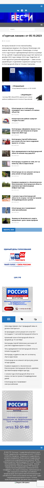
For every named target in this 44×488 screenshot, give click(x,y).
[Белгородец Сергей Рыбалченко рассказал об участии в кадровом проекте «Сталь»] (6, 141)
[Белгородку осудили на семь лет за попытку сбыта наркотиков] (6, 164)
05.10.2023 (7, 41)
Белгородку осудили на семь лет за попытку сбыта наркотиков (26, 162)
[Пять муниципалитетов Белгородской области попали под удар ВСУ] (6, 153)
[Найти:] (22, 29)
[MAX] (26, 10)
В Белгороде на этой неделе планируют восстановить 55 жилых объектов (25, 110)
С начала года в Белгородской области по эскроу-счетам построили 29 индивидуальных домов (26, 198)
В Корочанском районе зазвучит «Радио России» (24, 119)
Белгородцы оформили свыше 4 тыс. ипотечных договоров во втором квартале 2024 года (26, 131)
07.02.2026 (16, 114)
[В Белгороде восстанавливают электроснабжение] (6, 210)
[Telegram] (22, 10)
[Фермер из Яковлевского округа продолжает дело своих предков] (6, 221)
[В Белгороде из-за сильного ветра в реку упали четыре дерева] (6, 174)
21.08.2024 (16, 135)
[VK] (18, 10)
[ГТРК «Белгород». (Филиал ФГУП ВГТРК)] (22, 21)
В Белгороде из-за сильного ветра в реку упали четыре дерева (26, 173)
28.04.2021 (16, 123)
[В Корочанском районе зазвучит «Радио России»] (6, 121)
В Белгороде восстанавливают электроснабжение (24, 209)
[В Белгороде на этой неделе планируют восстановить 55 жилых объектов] (6, 110)
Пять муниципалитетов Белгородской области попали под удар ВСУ (27, 152)
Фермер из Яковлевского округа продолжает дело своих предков (25, 219)
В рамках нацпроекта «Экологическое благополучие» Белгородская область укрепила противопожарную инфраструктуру (27, 185)
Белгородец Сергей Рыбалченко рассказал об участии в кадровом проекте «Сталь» (25, 141)
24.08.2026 (16, 145)
